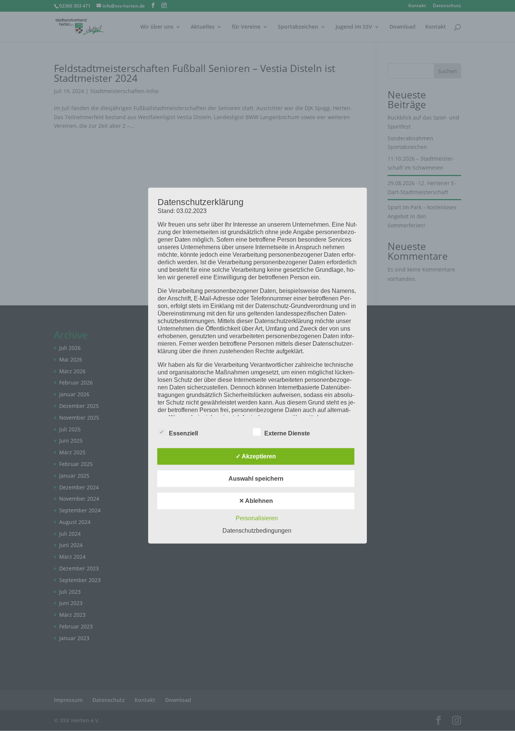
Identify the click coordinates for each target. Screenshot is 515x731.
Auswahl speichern (256, 478)
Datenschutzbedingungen (256, 530)
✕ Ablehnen (256, 501)
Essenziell (183, 433)
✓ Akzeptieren (256, 456)
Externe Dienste (287, 433)
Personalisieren (257, 518)
